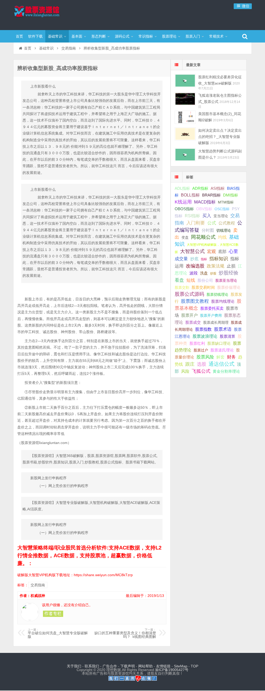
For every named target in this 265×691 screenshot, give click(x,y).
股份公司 (205, 280)
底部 (222, 251)
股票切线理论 (217, 294)
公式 (211, 223)
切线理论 (223, 230)
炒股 (213, 273)
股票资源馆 (46, 14)
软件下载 (35, 36)
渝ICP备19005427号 (171, 670)
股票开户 (189, 315)
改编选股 (195, 266)
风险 (185, 371)
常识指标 (145, 36)
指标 (204, 259)
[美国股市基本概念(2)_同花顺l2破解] (185, 117)
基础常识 (55, 36)
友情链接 (163, 666)
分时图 (208, 230)
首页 (19, 36)
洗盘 (204, 273)
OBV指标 (204, 209)
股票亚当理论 (226, 281)
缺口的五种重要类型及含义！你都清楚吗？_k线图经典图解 (125, 633)
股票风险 (205, 357)
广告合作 (109, 666)
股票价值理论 (228, 287)
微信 (245, 6)
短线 (190, 280)
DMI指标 (230, 195)
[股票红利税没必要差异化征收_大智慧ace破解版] (185, 80)
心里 (233, 251)
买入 (206, 215)
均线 (222, 237)
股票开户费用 (211, 315)
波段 (193, 273)
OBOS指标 (184, 209)
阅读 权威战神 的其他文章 (53, 614)
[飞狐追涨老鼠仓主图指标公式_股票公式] (185, 98)
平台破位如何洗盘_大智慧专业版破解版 (58, 633)
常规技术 (216, 36)
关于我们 (74, 666)
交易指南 (68, 48)
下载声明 (127, 666)
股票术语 (223, 329)
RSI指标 (192, 216)
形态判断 (98, 36)
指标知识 (218, 258)
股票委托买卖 (212, 308)
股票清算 (227, 336)
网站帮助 (145, 666)
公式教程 (226, 223)
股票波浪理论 (205, 336)
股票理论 (169, 36)
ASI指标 (218, 188)
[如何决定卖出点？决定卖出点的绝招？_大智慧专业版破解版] (185, 133)
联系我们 (92, 666)
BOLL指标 (190, 195)
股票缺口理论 (219, 343)
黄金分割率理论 (226, 371)
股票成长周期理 (216, 322)
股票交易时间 (203, 287)
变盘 (185, 237)
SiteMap (180, 666)
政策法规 (215, 266)
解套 (220, 357)
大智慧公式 (192, 251)
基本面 (76, 36)
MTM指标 (226, 202)
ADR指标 (200, 188)
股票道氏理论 (222, 350)
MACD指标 (205, 202)
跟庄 (190, 364)
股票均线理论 (222, 301)
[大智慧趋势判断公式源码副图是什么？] (185, 154)
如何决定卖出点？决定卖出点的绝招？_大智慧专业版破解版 (220, 136)
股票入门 (193, 36)
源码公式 (122, 36)
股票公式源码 (189, 294)
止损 (231, 266)
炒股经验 (228, 273)
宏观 (211, 251)
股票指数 (203, 329)
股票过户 (201, 350)
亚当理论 (221, 216)
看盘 (179, 280)
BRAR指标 (211, 195)
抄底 (194, 258)
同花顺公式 (203, 237)
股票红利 (197, 343)
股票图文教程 (195, 301)
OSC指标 (222, 209)
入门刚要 (195, 222)
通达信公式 (221, 364)
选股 (201, 364)
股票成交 (193, 322)
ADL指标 (182, 188)
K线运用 (183, 202)
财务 (231, 356)
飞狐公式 (201, 371)
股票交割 (182, 287)
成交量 (181, 258)
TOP (194, 666)
